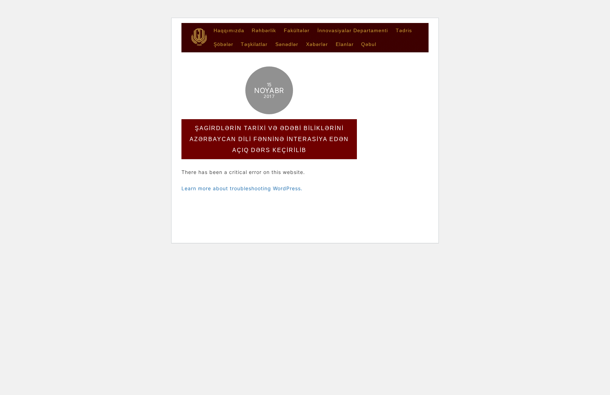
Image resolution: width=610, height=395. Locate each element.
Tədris (404, 30)
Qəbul (368, 44)
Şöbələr (223, 44)
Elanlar (345, 44)
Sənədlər (286, 44)
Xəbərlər (317, 44)
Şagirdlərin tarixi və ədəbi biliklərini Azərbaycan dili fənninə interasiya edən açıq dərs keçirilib (269, 139)
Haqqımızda (229, 30)
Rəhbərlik (264, 30)
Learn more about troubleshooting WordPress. (242, 188)
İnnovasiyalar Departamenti (352, 30)
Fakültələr (297, 30)
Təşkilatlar (254, 44)
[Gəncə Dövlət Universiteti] (199, 43)
